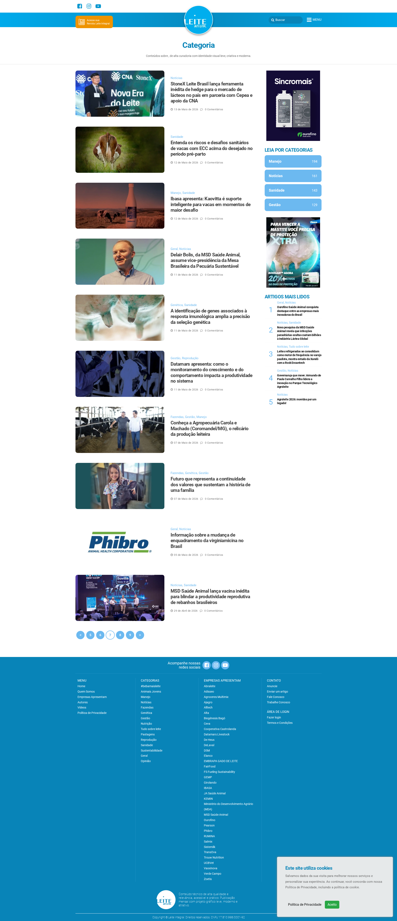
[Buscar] (273, 20)
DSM (207, 750)
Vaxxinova (210, 868)
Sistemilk (209, 847)
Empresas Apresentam (92, 697)
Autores (83, 702)
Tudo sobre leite (299, 346)
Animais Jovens (151, 691)
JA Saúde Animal (215, 793)
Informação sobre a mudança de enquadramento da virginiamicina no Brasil (207, 540)
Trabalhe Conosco (278, 702)
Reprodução (190, 358)
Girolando (210, 782)
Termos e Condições (280, 722)
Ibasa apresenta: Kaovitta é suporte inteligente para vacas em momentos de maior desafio (210, 204)
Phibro (208, 830)
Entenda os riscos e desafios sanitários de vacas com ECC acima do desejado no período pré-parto (211, 148)
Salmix (208, 841)
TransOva (210, 852)
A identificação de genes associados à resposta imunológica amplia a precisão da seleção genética (210, 316)
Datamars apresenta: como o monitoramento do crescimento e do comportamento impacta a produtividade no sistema (211, 372)
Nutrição (146, 723)
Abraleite (209, 686)
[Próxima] (140, 635)
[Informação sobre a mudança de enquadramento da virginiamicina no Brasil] (119, 542)
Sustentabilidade (151, 750)
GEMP (208, 777)
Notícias (176, 78)
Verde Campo (212, 873)
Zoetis (208, 879)
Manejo (176, 193)
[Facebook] (79, 6)
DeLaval (209, 745)
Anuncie (272, 686)
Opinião (146, 761)
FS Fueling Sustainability (219, 771)
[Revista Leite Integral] (198, 20)
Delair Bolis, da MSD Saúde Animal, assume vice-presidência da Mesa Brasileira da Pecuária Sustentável (206, 260)
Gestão (176, 358)
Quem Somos (86, 691)
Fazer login (274, 717)
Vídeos (82, 707)
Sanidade (177, 137)
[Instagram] (89, 6)
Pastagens (148, 734)
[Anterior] (80, 635)
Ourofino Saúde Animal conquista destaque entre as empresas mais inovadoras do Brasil (298, 310)
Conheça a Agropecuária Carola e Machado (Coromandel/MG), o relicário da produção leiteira (209, 428)
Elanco (208, 755)
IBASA (208, 788)
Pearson (209, 825)
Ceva (207, 723)
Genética (177, 305)
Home (81, 686)
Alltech (208, 707)
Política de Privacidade (304, 905)
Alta (206, 712)
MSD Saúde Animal (216, 814)
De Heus (209, 739)
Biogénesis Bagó (214, 718)
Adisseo (209, 691)
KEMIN (208, 798)
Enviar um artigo (277, 691)
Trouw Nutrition (214, 857)
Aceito (332, 905)
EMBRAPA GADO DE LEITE (221, 761)
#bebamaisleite (150, 686)
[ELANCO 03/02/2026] (293, 252)
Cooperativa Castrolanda (220, 729)
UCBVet (209, 863)
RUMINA (209, 836)
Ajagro (208, 702)
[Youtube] (98, 6)
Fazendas (177, 417)
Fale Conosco (275, 697)
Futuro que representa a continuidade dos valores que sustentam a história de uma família (210, 484)
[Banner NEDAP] (293, 106)
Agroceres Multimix (216, 697)
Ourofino (209, 820)
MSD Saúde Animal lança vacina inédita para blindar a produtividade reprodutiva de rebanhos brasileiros (210, 596)
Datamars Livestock (217, 734)
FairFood (209, 766)
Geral (174, 249)
